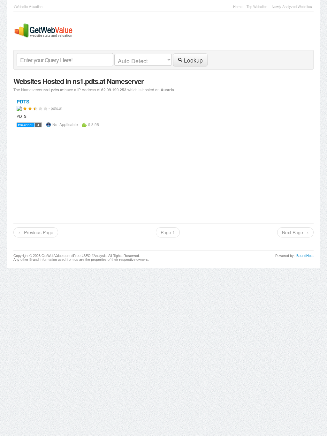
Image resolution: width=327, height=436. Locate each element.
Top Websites (257, 6)
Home (237, 6)
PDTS (23, 101)
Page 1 (168, 232)
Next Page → (295, 232)
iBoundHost (305, 256)
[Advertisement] (163, 175)
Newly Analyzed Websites (292, 6)
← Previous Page (35, 232)
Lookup (192, 60)
